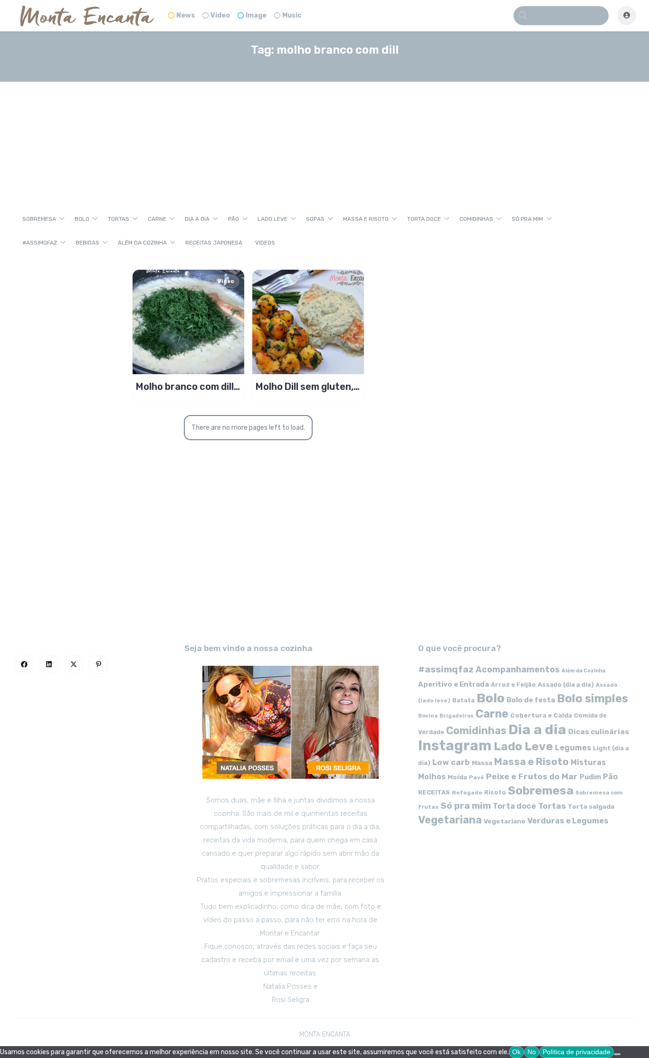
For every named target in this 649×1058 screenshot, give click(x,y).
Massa (482, 762)
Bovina (428, 716)
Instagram (455, 745)
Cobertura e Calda (541, 715)
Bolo (82, 219)
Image (256, 15)
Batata (463, 700)
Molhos (432, 776)
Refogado (467, 792)
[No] (617, 1054)
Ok (516, 1052)
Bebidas (87, 242)
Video (220, 15)
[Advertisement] (324, 134)
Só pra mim (527, 219)
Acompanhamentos (518, 669)
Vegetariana (450, 819)
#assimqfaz (39, 242)
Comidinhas (476, 219)
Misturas (588, 762)
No (531, 1052)
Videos (265, 242)
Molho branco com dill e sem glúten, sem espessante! (185, 386)
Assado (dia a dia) (566, 684)
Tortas (118, 219)
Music (292, 15)
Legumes (573, 747)
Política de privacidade (577, 1052)
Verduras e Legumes (568, 820)
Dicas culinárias (598, 731)
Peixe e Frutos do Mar (532, 776)
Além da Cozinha (142, 242)
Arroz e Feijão (513, 684)
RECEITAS (434, 792)
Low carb (451, 762)
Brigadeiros (456, 716)
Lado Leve (272, 219)
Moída (457, 777)
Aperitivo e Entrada (453, 684)
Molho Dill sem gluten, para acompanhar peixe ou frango (304, 386)
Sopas (315, 219)
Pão (233, 219)
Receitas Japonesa (213, 242)
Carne (157, 219)
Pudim (590, 777)
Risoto (495, 792)
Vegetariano (504, 821)
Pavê (476, 777)
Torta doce (424, 219)
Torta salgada (591, 806)
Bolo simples (592, 698)
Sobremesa (39, 219)
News (185, 15)
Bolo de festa (530, 700)
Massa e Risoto (366, 219)
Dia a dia (197, 219)
